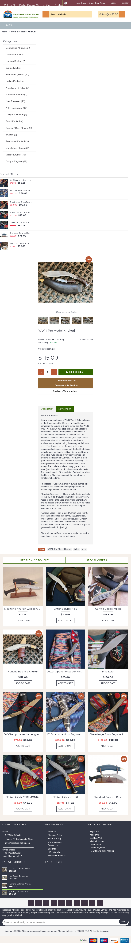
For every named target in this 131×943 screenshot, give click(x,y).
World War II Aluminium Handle (21, 243)
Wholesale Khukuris (57, 855)
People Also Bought (34, 560)
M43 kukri (108, 671)
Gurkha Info (95, 844)
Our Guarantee (55, 842)
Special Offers (96, 560)
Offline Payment (97, 848)
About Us (52, 831)
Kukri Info (94, 835)
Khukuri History (97, 841)
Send (123, 921)
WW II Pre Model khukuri (59, 549)
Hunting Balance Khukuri (23, 671)
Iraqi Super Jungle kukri (19, 876)
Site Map (52, 849)
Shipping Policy (55, 835)
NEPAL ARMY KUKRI (19, 223)
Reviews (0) (64, 408)
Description (47, 408)
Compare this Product (66, 385)
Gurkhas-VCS (96, 838)
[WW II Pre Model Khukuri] (65, 282)
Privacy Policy (54, 838)
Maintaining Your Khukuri (102, 851)
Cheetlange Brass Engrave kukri (21, 202)
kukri (76, 549)
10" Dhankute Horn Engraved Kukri (21, 190)
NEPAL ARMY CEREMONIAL (21, 212)
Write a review (70, 391)
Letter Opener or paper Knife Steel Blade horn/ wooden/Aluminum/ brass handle (66, 671)
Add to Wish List (66, 380)
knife (84, 549)
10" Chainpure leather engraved (21, 180)
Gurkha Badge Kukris (108, 608)
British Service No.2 (65, 608)
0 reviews (57, 391)
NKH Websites (55, 852)
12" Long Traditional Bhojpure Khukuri (19, 868)
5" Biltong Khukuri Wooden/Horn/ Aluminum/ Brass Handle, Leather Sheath (23, 608)
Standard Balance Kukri (20, 233)
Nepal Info (94, 831)
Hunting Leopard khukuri (19, 891)
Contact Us (53, 845)
